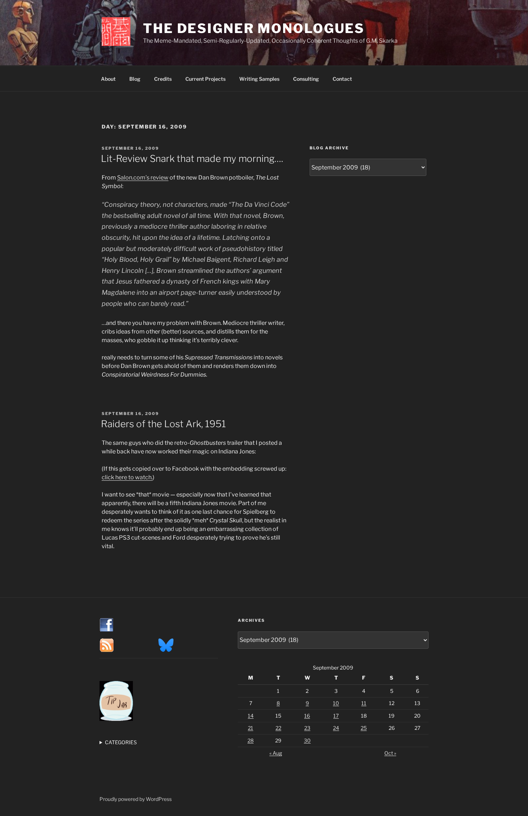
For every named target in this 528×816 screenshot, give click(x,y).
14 (251, 716)
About (108, 79)
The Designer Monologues (254, 28)
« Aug (275, 753)
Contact (342, 79)
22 (278, 728)
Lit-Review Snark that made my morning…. (192, 158)
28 (250, 740)
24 (336, 728)
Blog (134, 79)
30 (307, 740)
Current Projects (205, 79)
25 (364, 728)
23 (307, 728)
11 (363, 703)
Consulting (306, 79)
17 (336, 716)
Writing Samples (259, 79)
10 (336, 703)
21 (250, 728)
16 (307, 716)
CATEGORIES (121, 742)
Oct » (390, 753)
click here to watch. (127, 477)
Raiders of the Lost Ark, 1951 (163, 423)
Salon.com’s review (142, 177)
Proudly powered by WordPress (135, 799)
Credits (163, 79)
